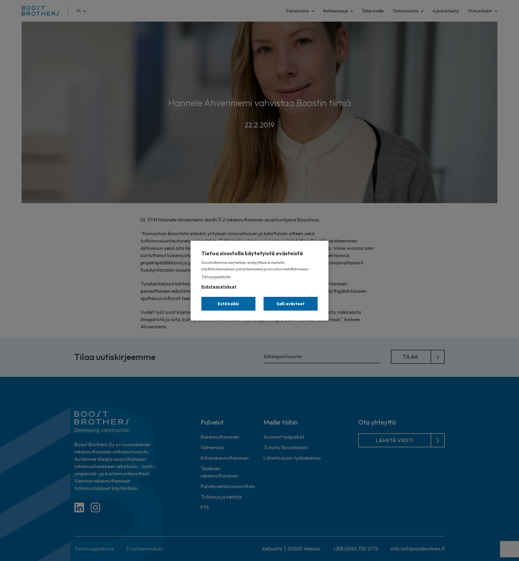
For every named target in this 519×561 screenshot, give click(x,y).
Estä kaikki (228, 303)
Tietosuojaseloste (216, 276)
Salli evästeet (291, 303)
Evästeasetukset (219, 285)
